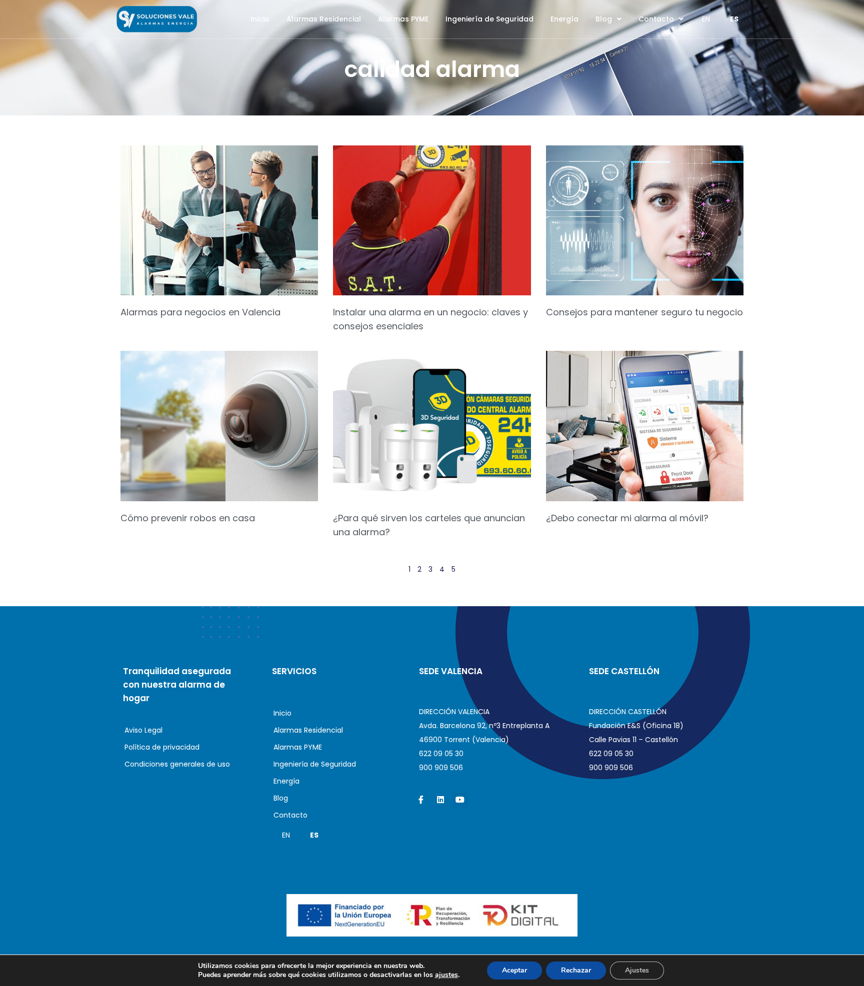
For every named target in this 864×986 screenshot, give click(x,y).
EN (706, 19)
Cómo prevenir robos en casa (187, 518)
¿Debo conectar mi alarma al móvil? (627, 518)
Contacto (656, 19)
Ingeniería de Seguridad (490, 19)
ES (734, 19)
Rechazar (576, 970)
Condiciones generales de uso (177, 764)
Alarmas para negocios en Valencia (200, 312)
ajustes (446, 975)
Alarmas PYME (403, 19)
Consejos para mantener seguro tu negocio (644, 312)
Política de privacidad (162, 747)
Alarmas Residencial (323, 19)
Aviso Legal (143, 730)
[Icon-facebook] (421, 800)
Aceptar (514, 970)
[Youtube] (460, 800)
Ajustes (637, 970)
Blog (604, 19)
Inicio (260, 19)
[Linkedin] (440, 800)
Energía (564, 19)
